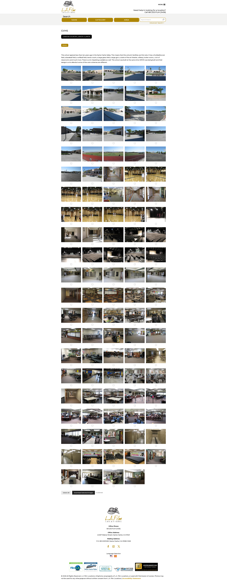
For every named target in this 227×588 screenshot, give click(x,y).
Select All (66, 493)
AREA (126, 20)
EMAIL (65, 45)
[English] (111, 556)
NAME (74, 20)
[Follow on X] (119, 546)
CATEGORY (100, 20)
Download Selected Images (83, 493)
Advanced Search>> (157, 23)
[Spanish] (115, 556)
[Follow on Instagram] (113, 546)
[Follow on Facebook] (108, 546)
